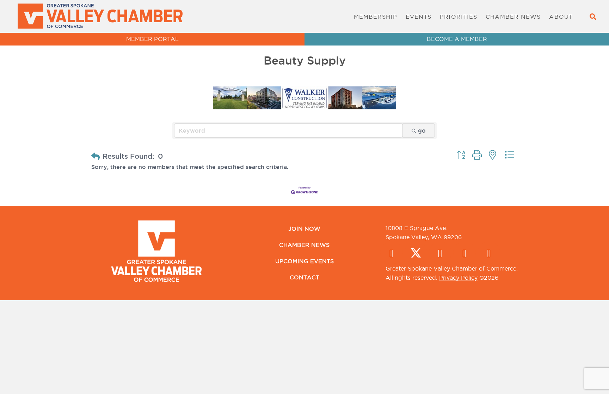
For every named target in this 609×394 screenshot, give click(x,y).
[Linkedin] (464, 253)
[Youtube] (489, 253)
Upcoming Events (304, 261)
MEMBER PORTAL (152, 39)
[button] (592, 16)
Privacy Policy (458, 277)
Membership (375, 16)
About (561, 16)
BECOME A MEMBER (457, 39)
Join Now (304, 228)
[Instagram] (440, 253)
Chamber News (513, 16)
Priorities (458, 16)
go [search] (422, 130)
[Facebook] (391, 253)
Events (419, 16)
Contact (304, 277)
